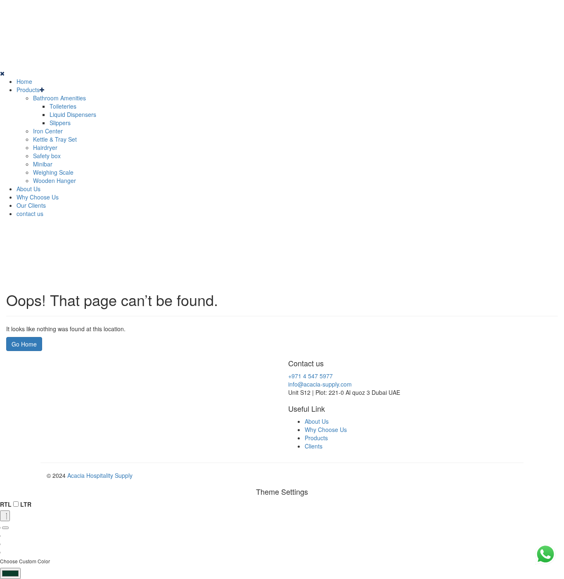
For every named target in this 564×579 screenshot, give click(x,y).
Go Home (24, 344)
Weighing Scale (53, 172)
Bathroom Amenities (59, 98)
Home (24, 81)
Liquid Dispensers (73, 114)
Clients (313, 446)
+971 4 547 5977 (310, 376)
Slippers (60, 123)
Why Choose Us (38, 197)
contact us (30, 213)
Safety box (47, 156)
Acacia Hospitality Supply (100, 475)
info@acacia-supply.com (320, 384)
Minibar (42, 164)
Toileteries (63, 106)
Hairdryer (45, 147)
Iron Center (48, 131)
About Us (28, 189)
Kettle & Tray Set (55, 139)
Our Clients (31, 205)
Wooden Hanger (54, 180)
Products (28, 89)
